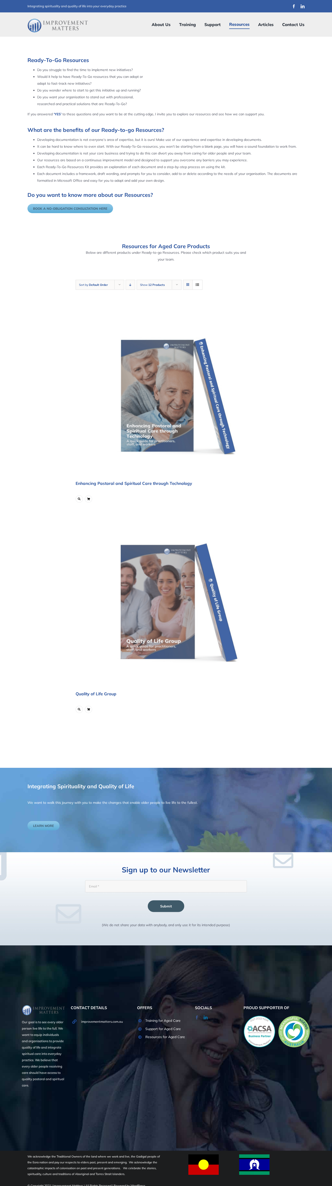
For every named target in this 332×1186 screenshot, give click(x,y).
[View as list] (197, 285)
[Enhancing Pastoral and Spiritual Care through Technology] (178, 390)
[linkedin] (303, 6)
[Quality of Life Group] (178, 601)
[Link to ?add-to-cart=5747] (88, 499)
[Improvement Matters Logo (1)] (57, 20)
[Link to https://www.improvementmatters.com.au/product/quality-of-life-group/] (79, 709)
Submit (166, 906)
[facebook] (294, 6)
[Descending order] (130, 285)
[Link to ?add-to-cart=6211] (88, 709)
